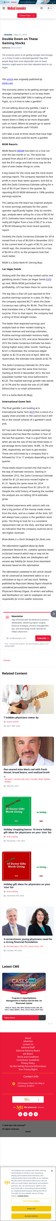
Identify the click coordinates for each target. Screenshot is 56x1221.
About (28, 1038)
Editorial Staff (28, 1047)
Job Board (28, 1053)
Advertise (28, 1041)
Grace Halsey (12, 836)
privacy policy (10, 646)
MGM (21, 150)
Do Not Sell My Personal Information (28, 1066)
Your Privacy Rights (28, 1069)
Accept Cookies (31, 1216)
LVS (49, 279)
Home (28, 1131)
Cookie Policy (23, 1196)
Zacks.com (7, 83)
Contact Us (28, 1044)
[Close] (52, 1171)
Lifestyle (6, 660)
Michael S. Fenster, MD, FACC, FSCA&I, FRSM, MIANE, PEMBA (28, 780)
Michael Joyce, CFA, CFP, (17, 946)
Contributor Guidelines (28, 1060)
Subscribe (41, 638)
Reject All (31, 1208)
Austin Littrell (12, 721)
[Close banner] (52, 3)
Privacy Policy (28, 1063)
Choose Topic (25, 15)
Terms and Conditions (28, 1056)
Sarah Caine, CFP (35, 946)
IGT (32, 412)
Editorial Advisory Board (28, 1050)
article (10, 79)
